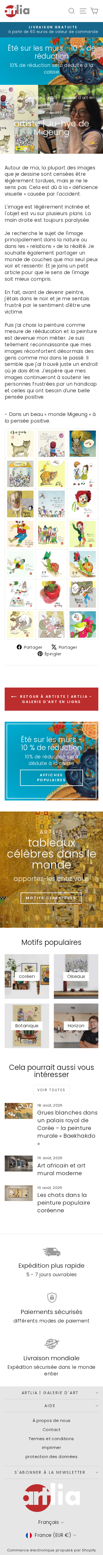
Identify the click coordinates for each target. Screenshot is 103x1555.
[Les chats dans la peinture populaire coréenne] (19, 1193)
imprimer (51, 1447)
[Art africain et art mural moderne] (19, 1164)
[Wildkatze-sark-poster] (20, 444)
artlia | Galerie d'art (50, 1393)
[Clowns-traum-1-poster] (51, 444)
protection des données (51, 1456)
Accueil (16, 97)
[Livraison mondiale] (51, 1344)
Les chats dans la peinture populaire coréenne (63, 1202)
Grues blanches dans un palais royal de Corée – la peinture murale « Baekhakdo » (67, 1128)
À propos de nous (52, 1420)
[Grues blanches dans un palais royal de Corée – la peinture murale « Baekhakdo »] (19, 1111)
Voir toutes (51, 1090)
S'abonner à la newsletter (50, 1472)
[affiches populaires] (51, 761)
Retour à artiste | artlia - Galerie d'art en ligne (55, 699)
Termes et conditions (51, 1439)
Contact (51, 1429)
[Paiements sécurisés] (51, 1297)
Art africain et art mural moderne (61, 1169)
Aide (49, 1405)
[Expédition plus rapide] (51, 1251)
